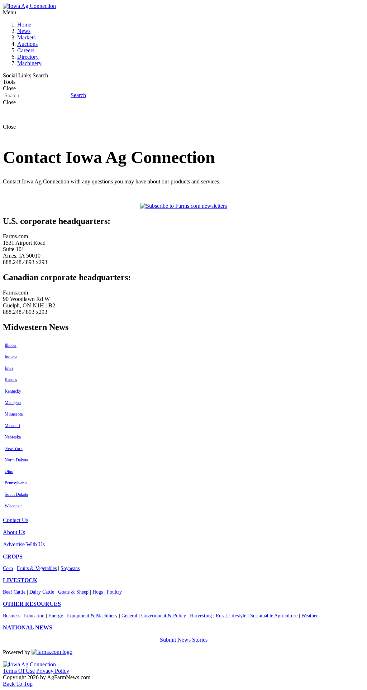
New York (14, 448)
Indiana (11, 356)
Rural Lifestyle (231, 615)
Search (78, 95)
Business (11, 615)
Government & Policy (163, 615)
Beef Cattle (14, 592)
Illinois (10, 345)
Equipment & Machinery (92, 615)
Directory (28, 57)
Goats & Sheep (73, 592)
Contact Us (15, 520)
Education (34, 615)
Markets (26, 37)
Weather (309, 615)
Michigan (13, 402)
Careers (25, 50)
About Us (14, 532)
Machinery (29, 63)
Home (24, 24)
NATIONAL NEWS (27, 627)
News (23, 31)
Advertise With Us (24, 544)
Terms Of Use (19, 671)
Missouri (12, 425)
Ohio (9, 471)
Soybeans (70, 568)
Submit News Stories (184, 640)
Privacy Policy (52, 671)
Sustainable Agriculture (273, 615)
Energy (55, 615)
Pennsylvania (16, 482)
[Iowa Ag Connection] (29, 6)
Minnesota (14, 414)
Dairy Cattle (41, 592)
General (129, 615)
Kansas (11, 379)
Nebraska (13, 437)
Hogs (97, 592)
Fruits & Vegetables (37, 568)
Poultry (114, 592)
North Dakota (16, 460)
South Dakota (16, 494)
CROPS (13, 557)
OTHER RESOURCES (32, 604)
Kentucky (13, 391)
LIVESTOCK (20, 580)
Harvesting (201, 615)
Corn (8, 568)
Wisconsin (14, 505)
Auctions (27, 44)
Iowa (9, 368)
